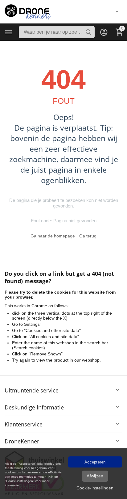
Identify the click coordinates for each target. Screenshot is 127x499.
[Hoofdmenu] (8, 32)
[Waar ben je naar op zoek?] (88, 32)
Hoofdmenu (8, 32)
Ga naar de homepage (53, 235)
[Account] (104, 32)
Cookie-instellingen (94, 487)
